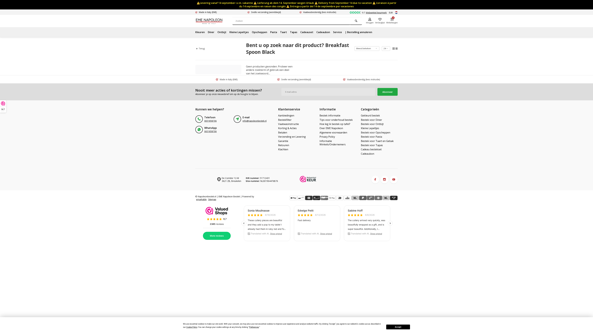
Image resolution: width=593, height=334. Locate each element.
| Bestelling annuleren (358, 32)
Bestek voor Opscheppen (375, 132)
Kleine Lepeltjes (239, 32)
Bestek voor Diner (371, 120)
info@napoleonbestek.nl (255, 120)
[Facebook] (375, 179)
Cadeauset (306, 32)
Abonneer (387, 91)
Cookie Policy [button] (191, 327)
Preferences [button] (254, 327)
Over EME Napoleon (331, 128)
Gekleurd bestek (370, 115)
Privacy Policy (327, 136)
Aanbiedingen (286, 115)
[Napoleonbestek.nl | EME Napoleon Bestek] (213, 21)
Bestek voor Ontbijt (372, 124)
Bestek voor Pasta (371, 136)
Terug (202, 48)
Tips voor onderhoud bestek (336, 120)
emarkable (201, 199)
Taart (283, 32)
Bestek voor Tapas (372, 145)
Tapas (293, 32)
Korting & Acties (287, 128)
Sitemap (212, 199)
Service (337, 32)
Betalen (282, 132)
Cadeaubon (323, 32)
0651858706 (210, 120)
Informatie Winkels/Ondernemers (333, 142)
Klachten (283, 149)
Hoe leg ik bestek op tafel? (335, 124)
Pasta (273, 32)
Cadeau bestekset (371, 149)
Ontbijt (221, 32)
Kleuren (200, 32)
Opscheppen (259, 32)
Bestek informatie (330, 115)
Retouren (283, 145)
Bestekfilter (285, 120)
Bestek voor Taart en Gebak (377, 141)
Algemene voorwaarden (333, 132)
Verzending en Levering (292, 136)
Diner (211, 32)
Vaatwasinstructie (288, 124)
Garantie (283, 141)
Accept (398, 327)
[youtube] (394, 179)
